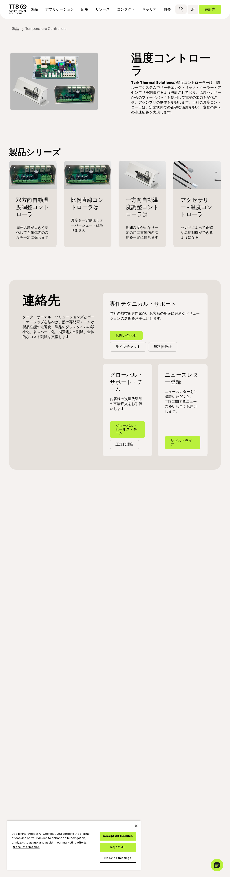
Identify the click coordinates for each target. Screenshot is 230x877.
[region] (74, 845)
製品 (15, 29)
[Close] (136, 825)
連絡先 (210, 9)
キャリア (149, 9)
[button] (181, 9)
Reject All (117, 847)
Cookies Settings (117, 858)
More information (26, 847)
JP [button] (193, 9)
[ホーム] (18, 9)
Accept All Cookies (118, 836)
